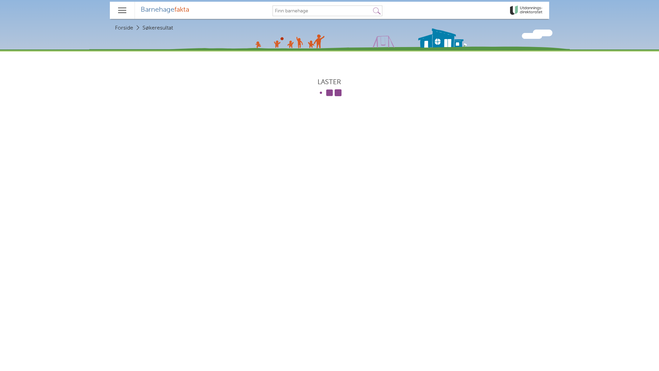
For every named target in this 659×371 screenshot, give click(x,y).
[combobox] (322, 11)
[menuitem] (165, 10)
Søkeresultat (157, 28)
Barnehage (165, 10)
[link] (526, 10)
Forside (124, 28)
